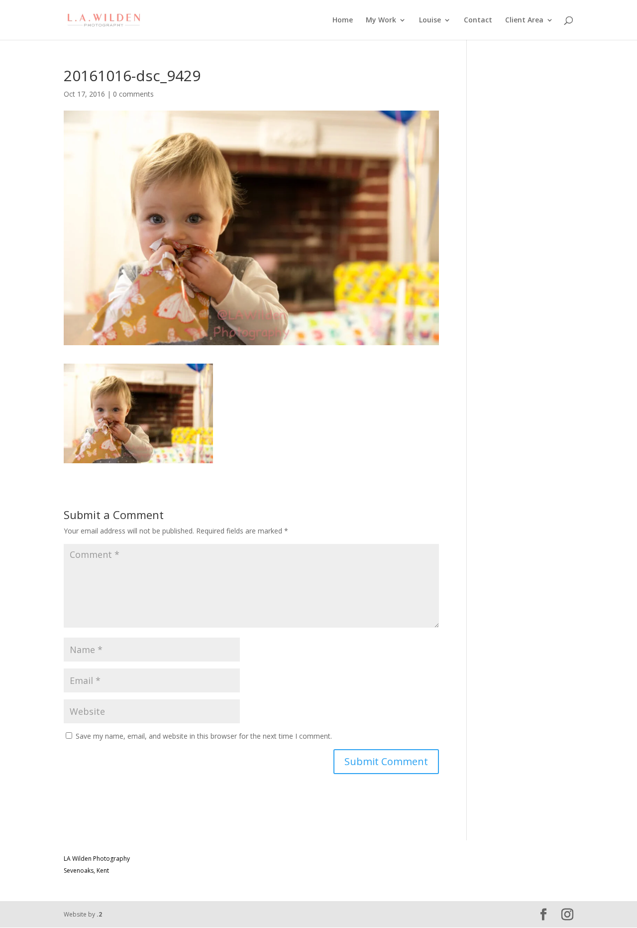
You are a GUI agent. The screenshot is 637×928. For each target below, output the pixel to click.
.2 (99, 914)
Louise (430, 20)
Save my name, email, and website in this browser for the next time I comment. (204, 736)
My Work (381, 20)
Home (342, 20)
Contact (478, 20)
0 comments (133, 94)
